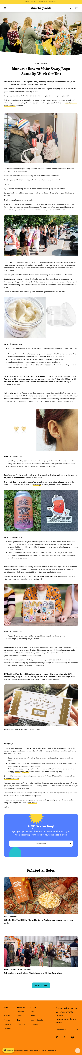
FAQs (32, 1011)
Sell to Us (7, 1024)
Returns (33, 1016)
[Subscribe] (77, 1030)
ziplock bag (53, 758)
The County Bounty (11, 482)
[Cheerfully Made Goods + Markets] (41, 8)
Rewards (7, 1029)
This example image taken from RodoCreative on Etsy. (22, 730)
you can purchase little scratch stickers (50, 674)
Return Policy (53, 1050)
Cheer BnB (21, 1024)
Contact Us (34, 1024)
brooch (17, 772)
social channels (71, 103)
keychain (25, 772)
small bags (37, 485)
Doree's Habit (49, 393)
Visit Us (19, 1016)
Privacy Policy (42, 1050)
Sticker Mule (44, 576)
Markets (7, 1016)
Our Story (20, 1011)
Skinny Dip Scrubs (31, 279)
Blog (18, 1020)
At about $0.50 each (16, 362)
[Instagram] (57, 1037)
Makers (7, 1020)
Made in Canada (36, 1020)
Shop (6, 1011)
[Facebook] (64, 1037)
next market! (32, 803)
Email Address (41, 841)
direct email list (10, 106)
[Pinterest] (72, 1037)
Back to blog (41, 985)
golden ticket (18, 650)
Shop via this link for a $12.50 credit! (29, 579)
